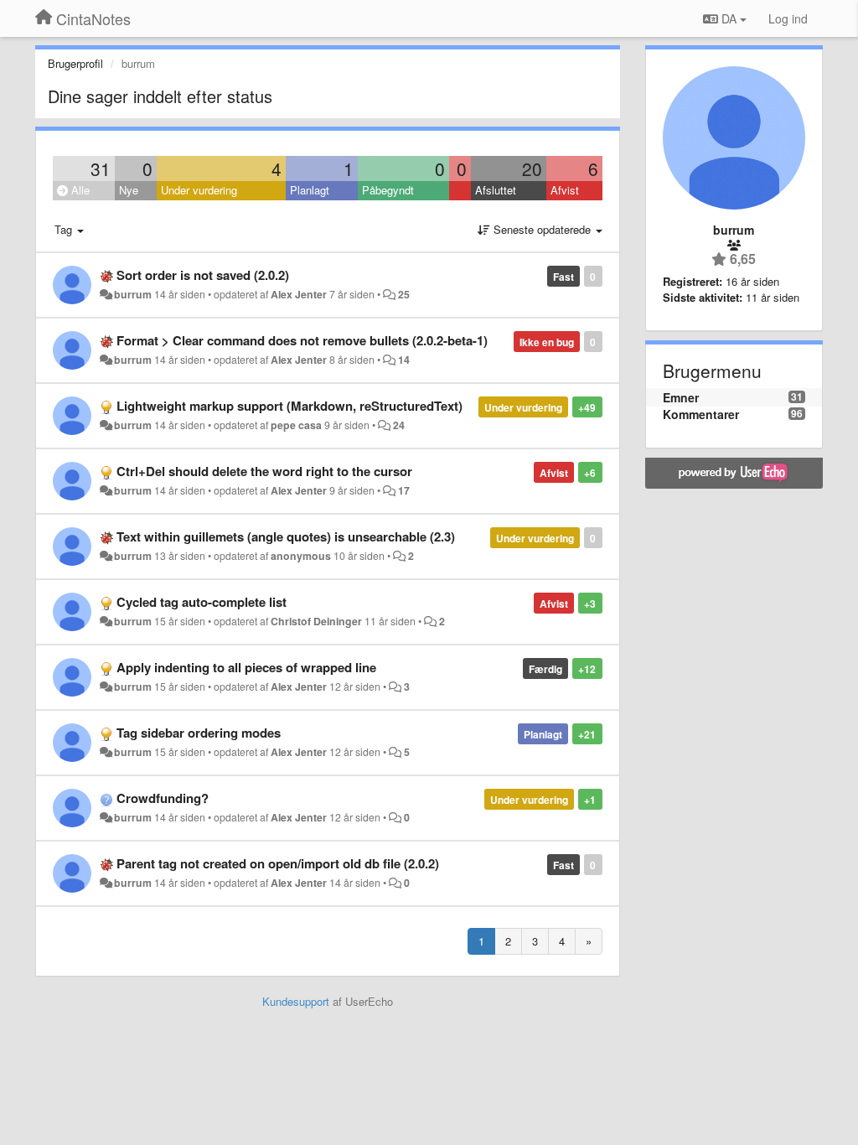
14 (404, 359)
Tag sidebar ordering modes (198, 732)
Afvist (564, 190)
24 (399, 425)
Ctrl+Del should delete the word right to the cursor (264, 471)
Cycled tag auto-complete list (201, 602)
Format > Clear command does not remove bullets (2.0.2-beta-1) (302, 340)
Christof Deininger (316, 621)
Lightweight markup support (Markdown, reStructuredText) (289, 405)
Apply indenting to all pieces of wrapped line (246, 667)
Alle (79, 190)
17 (404, 490)
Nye (128, 190)
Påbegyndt (388, 190)
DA (729, 18)
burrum (133, 294)
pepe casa (296, 425)
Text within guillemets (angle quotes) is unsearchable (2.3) (285, 536)
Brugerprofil (75, 63)
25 (404, 294)
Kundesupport (295, 1001)
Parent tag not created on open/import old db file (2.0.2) (277, 863)
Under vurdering (199, 190)
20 (532, 168)
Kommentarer (701, 414)
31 (100, 168)
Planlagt (309, 190)
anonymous (301, 555)
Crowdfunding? (162, 798)
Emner (681, 397)
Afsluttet (495, 190)
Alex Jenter (299, 294)
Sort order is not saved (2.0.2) (202, 275)
